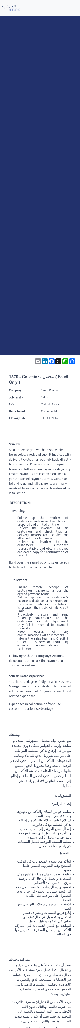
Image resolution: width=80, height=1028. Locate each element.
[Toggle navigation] (73, 8)
